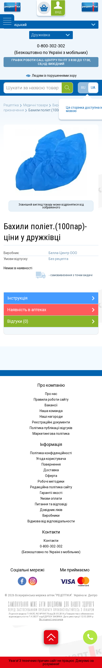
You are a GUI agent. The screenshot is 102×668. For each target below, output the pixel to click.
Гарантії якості (51, 493)
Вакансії (51, 405)
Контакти (51, 540)
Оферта (51, 476)
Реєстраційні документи (51, 422)
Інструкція (17, 298)
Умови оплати (51, 498)
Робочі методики (51, 481)
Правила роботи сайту (51, 399)
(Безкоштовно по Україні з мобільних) (51, 52)
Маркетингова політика (51, 433)
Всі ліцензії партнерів (51, 619)
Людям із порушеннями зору (54, 75)
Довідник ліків (51, 510)
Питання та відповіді (51, 504)
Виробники (51, 515)
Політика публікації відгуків (51, 428)
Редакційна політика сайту (51, 487)
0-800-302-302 (51, 46)
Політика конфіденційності (51, 453)
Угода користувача (51, 459)
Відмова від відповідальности (51, 521)
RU (83, 88)
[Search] (67, 87)
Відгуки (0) (17, 321)
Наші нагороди (51, 416)
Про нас (51, 394)
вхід (58, 12)
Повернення (51, 464)
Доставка (51, 470)
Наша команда (51, 411)
